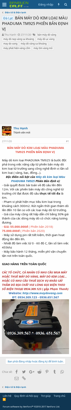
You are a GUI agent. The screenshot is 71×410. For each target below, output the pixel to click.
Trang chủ (59, 396)
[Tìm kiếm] (65, 4)
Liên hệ (7, 396)
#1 (67, 141)
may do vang (10, 43)
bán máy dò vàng (46, 34)
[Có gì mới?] (58, 4)
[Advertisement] (35, 88)
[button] (4, 5)
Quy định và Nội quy (26, 396)
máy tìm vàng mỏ (43, 48)
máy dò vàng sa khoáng (34, 43)
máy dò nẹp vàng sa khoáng (18, 39)
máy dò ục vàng (45, 39)
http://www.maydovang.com (42, 293)
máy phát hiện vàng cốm (16, 48)
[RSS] (4, 399)
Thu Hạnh (10, 34)
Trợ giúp (46, 396)
